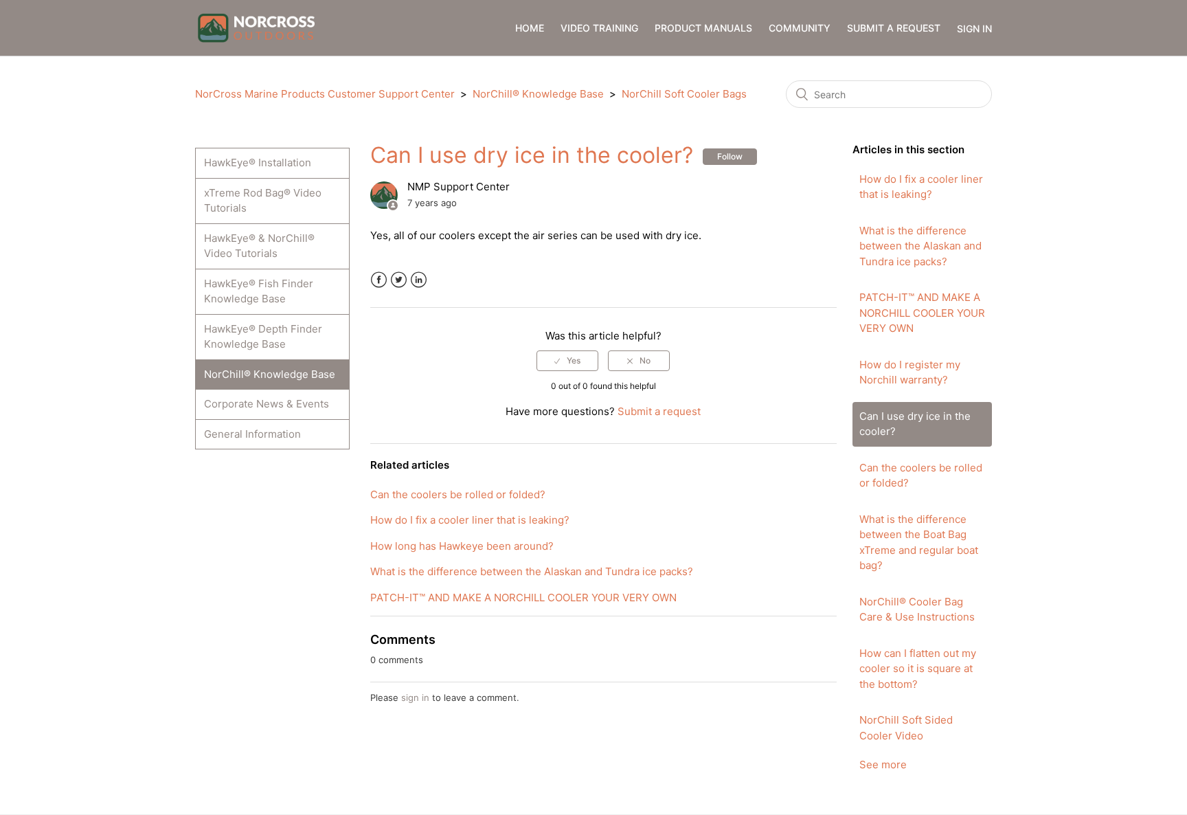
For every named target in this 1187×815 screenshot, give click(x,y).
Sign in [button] (974, 28)
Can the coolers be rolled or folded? (920, 475)
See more (883, 764)
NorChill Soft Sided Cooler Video (906, 727)
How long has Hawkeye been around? (462, 545)
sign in (415, 697)
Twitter (398, 280)
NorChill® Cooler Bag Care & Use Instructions (917, 609)
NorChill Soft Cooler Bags (684, 93)
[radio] (567, 360)
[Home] (256, 27)
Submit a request (893, 28)
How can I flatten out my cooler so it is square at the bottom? (917, 669)
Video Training (599, 28)
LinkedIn (418, 280)
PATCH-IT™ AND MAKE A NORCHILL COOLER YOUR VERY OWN (922, 313)
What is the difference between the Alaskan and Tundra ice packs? (920, 246)
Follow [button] (730, 156)
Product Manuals (703, 28)
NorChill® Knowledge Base (538, 93)
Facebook (378, 280)
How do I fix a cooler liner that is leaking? (921, 186)
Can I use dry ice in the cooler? (915, 424)
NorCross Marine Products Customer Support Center (325, 93)
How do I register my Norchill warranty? (909, 372)
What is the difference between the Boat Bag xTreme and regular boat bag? (918, 542)
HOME (529, 28)
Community (799, 28)
